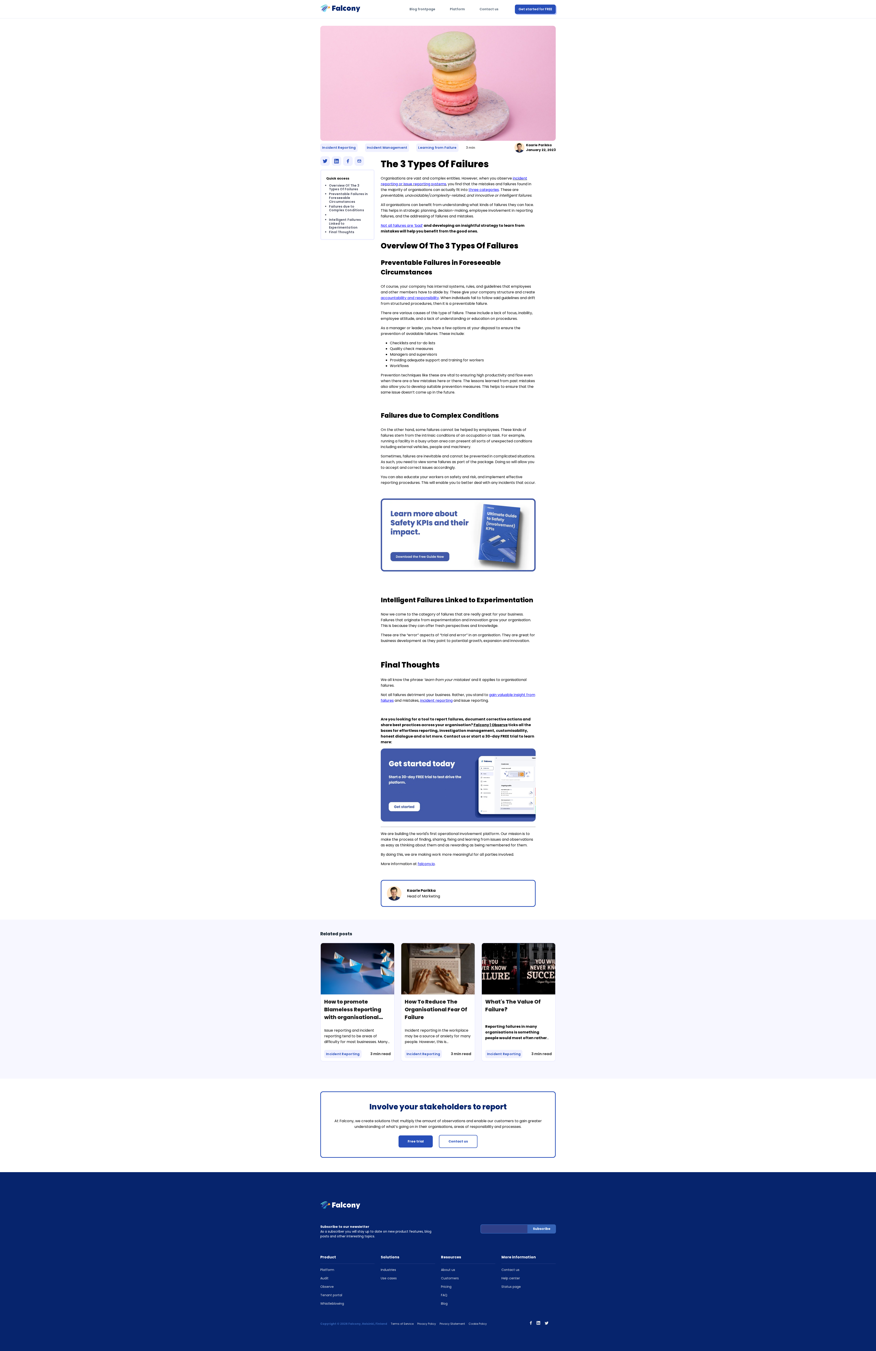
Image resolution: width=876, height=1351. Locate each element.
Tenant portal (331, 1295)
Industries (388, 1270)
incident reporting (436, 700)
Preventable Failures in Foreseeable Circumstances (348, 198)
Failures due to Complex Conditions (346, 208)
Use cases (389, 1278)
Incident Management (387, 147)
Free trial (416, 1141)
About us (448, 1270)
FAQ (444, 1295)
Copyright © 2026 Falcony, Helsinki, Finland (353, 1324)
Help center (510, 1278)
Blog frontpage (422, 9)
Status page (511, 1286)
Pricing (446, 1286)
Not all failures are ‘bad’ (402, 225)
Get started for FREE (535, 9)
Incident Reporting (339, 147)
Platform (457, 9)
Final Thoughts (341, 232)
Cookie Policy (478, 1324)
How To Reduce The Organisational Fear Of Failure (436, 1009)
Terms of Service (402, 1324)
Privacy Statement (452, 1324)
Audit (324, 1278)
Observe (327, 1286)
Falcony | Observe (491, 725)
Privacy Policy (426, 1324)
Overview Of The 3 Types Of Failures (344, 187)
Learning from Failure (437, 147)
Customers (450, 1278)
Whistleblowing (332, 1303)
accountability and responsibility (410, 297)
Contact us (489, 9)
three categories (484, 189)
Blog (444, 1303)
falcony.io (426, 863)
